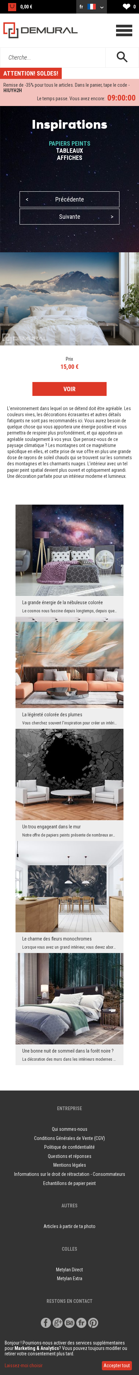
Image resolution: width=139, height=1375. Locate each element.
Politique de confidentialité (69, 1147)
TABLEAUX (69, 150)
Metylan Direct (69, 1269)
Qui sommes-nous (69, 1129)
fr (82, 6)
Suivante (86, 216)
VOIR (69, 389)
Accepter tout (117, 1365)
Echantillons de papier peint (69, 1183)
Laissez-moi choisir (24, 1365)
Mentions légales (69, 1165)
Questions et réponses (69, 1156)
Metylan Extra (69, 1278)
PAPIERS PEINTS (69, 143)
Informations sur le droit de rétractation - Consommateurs (69, 1174)
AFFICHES (69, 157)
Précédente (55, 199)
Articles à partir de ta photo (69, 1226)
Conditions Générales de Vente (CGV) (69, 1138)
